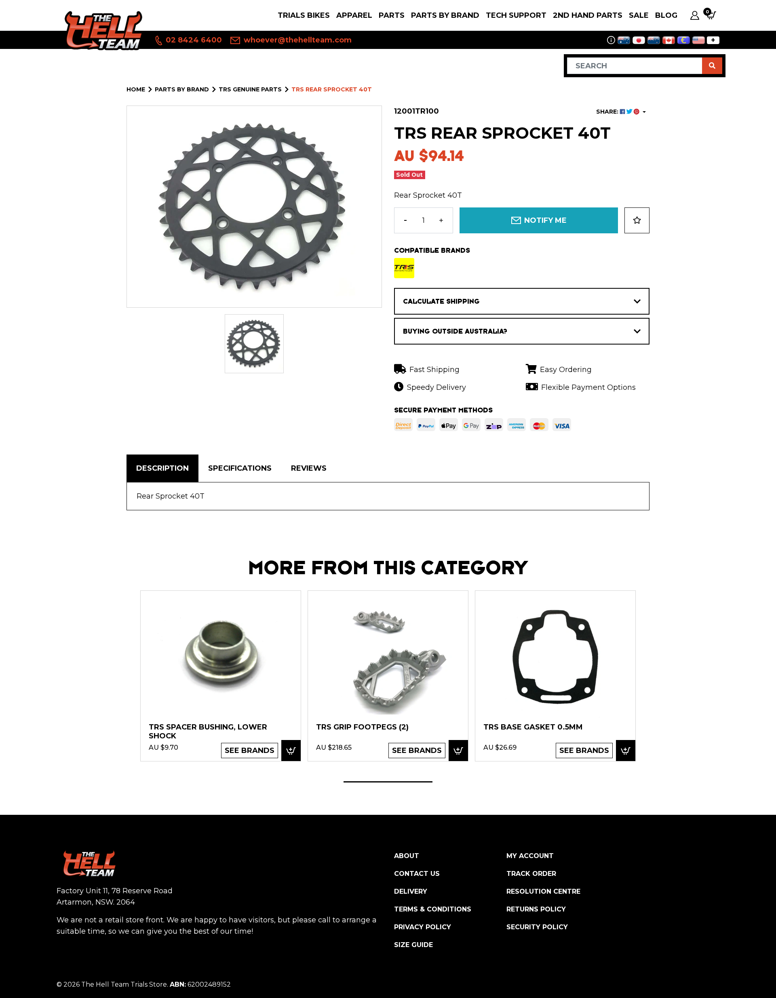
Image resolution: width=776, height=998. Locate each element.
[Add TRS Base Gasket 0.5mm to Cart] (625, 750)
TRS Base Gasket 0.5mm (533, 727)
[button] (636, 220)
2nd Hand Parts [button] (587, 15)
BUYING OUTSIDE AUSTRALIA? (455, 331)
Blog (666, 15)
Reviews (309, 468)
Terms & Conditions (432, 909)
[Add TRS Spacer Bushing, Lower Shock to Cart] (291, 750)
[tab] (162, 468)
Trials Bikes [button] (304, 15)
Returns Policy (536, 909)
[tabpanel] (220, 675)
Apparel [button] (354, 15)
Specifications (240, 468)
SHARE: (608, 111)
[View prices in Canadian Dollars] (668, 40)
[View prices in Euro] (683, 40)
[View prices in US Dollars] (698, 40)
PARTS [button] (392, 15)
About (406, 856)
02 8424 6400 (193, 40)
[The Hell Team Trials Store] (102, 30)
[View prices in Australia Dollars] (623, 40)
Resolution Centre (543, 891)
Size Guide (413, 945)
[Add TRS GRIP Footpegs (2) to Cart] (458, 750)
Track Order (531, 873)
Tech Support (516, 15)
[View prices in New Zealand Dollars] (653, 40)
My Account (530, 856)
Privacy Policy (422, 927)
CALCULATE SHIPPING (441, 301)
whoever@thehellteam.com (297, 40)
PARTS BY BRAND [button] (445, 15)
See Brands (249, 750)
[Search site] (712, 65)
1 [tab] (388, 781)
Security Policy (537, 927)
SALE (639, 15)
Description (162, 468)
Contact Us (417, 873)
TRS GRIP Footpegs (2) (362, 727)
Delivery (410, 891)
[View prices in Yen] (638, 40)
